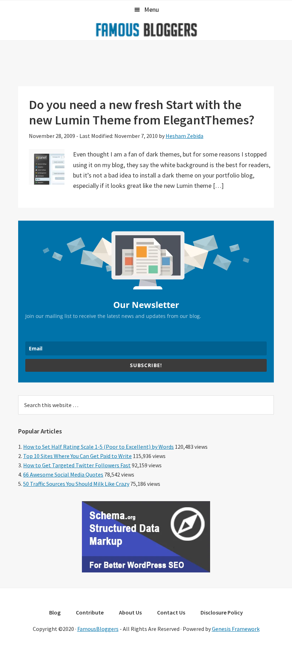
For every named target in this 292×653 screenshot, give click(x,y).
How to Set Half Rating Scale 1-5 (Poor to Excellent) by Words (98, 446)
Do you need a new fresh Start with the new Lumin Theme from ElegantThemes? (142, 112)
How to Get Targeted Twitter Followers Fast (77, 465)
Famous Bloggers (146, 29)
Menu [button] (151, 9)
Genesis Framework (236, 628)
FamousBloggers (98, 628)
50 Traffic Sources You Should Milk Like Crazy (76, 483)
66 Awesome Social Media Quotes (63, 474)
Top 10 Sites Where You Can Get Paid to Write (77, 455)
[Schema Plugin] (146, 570)
